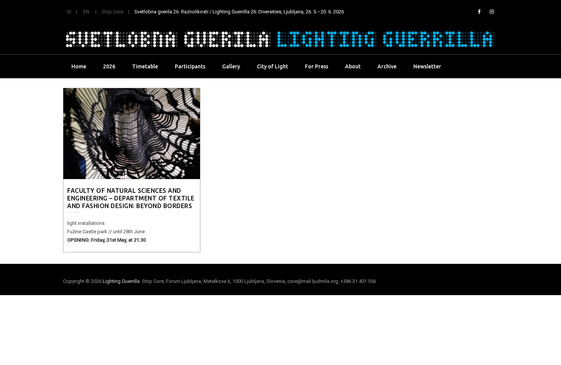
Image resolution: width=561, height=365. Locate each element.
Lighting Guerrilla (121, 281)
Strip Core (112, 12)
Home (78, 66)
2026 (109, 66)
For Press (316, 66)
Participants (190, 66)
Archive (387, 66)
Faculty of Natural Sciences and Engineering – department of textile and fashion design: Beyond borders (131, 198)
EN (86, 12)
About (353, 66)
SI (69, 12)
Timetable (145, 66)
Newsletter (427, 66)
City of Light (272, 66)
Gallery (231, 66)
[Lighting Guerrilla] (280, 39)
